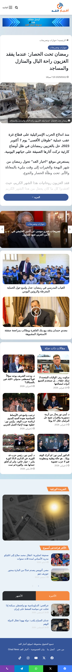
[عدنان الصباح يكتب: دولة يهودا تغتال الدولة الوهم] (60, 625)
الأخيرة (52, 595)
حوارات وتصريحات (48, 40)
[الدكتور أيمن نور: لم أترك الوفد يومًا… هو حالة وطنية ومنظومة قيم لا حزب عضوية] (53, 443)
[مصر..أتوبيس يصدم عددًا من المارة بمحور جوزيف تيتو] (60, 574)
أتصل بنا (51, 649)
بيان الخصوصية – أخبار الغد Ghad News (26, 649)
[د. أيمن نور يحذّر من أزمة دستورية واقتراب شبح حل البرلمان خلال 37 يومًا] (53, 402)
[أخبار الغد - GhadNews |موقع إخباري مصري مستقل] (59, 7)
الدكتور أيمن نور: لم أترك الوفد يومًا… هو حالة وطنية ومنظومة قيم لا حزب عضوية (54, 458)
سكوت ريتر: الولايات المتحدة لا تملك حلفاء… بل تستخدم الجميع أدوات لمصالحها (53, 380)
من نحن (60, 649)
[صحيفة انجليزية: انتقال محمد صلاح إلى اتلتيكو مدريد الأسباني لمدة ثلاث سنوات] (60, 560)
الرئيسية (62, 40)
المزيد (36, 197)
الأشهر (19, 595)
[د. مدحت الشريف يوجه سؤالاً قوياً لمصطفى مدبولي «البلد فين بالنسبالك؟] (19, 363)
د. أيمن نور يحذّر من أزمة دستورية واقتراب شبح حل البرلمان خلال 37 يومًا (56, 417)
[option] (36, 229)
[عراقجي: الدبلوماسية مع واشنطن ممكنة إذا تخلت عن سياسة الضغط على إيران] (60, 610)
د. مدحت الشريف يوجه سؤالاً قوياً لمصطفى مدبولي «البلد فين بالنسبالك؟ (19, 379)
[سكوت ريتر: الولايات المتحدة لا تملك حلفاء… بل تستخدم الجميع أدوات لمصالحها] (53, 364)
